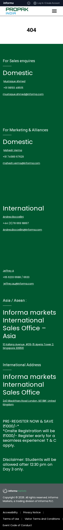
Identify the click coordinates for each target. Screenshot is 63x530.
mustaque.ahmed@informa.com (23, 94)
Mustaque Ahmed (14, 81)
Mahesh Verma (13, 150)
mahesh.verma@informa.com (21, 163)
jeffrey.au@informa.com (19, 283)
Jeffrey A (8, 270)
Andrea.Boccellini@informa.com (22, 229)
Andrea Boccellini (13, 217)
